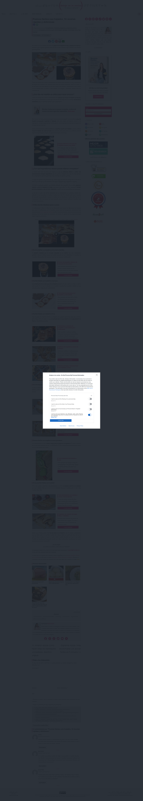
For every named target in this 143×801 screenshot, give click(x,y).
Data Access (71, 425)
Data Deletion (63, 425)
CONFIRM (61, 420)
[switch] (90, 399)
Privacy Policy (80, 425)
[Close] (97, 375)
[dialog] (71, 400)
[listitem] (71, 395)
